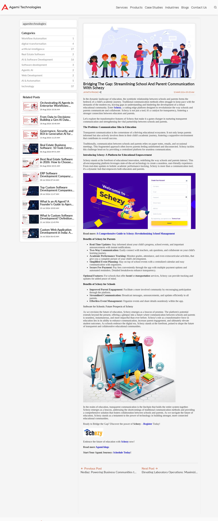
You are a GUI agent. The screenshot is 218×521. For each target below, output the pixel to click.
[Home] (21, 7)
